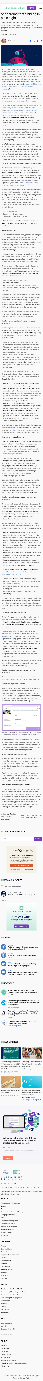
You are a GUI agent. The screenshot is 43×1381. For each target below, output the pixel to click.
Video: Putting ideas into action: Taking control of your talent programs (22, 965)
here (38, 433)
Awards (3, 1246)
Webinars (4, 1304)
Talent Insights (5, 1235)
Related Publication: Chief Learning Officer (14, 1363)
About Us (4, 1345)
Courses (3, 1258)
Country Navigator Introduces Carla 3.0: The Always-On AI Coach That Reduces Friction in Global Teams (24, 1002)
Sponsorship (5, 1312)
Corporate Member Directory (10, 1255)
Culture (3, 1209)
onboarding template (18, 430)
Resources (4, 1275)
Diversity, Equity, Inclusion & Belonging (12, 1212)
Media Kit (4, 1264)
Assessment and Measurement (10, 1203)
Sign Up (31, 8)
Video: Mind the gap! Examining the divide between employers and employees (23, 973)
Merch (3, 1332)
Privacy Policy (5, 1366)
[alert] (21, 886)
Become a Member (6, 1249)
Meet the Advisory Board (8, 1360)
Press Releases (5, 1266)
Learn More (15, 1194)
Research (4, 1272)
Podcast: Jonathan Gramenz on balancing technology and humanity (23, 948)
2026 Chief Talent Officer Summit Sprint (21, 895)
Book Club (4, 1326)
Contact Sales (5, 1348)
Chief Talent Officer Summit (9, 1295)
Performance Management (9, 1221)
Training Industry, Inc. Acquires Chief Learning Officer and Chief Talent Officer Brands (22, 992)
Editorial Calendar (6, 1261)
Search (37, 839)
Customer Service (6, 1354)
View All (3, 900)
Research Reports (6, 1335)
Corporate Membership (8, 1329)
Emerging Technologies (8, 1215)
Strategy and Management (9, 1226)
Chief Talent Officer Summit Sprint (11, 1289)
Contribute (4, 1252)
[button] (41, 8)
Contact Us (4, 1351)
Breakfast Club (5, 1301)
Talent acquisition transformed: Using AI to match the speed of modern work (32, 1064)
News (2, 1218)
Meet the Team (5, 1357)
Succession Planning (7, 1229)
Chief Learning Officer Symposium (11, 1298)
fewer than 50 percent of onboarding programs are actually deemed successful (21, 86)
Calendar (4, 1306)
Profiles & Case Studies (8, 1224)
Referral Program (6, 1269)
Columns (3, 1206)
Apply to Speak (5, 1309)
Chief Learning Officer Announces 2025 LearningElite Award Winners (22, 1022)
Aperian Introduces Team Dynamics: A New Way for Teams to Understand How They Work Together (23, 1013)
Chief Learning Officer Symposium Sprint (13, 1292)
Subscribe (4, 1278)
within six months (24, 115)
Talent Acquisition (6, 1232)
